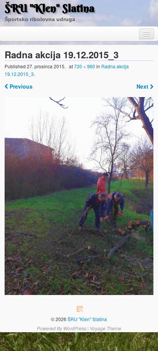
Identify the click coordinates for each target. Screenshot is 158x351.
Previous (20, 86)
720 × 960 (84, 66)
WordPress (74, 328)
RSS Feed (80, 309)
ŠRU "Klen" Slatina (49, 8)
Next (143, 86)
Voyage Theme (105, 328)
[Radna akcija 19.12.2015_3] (79, 196)
